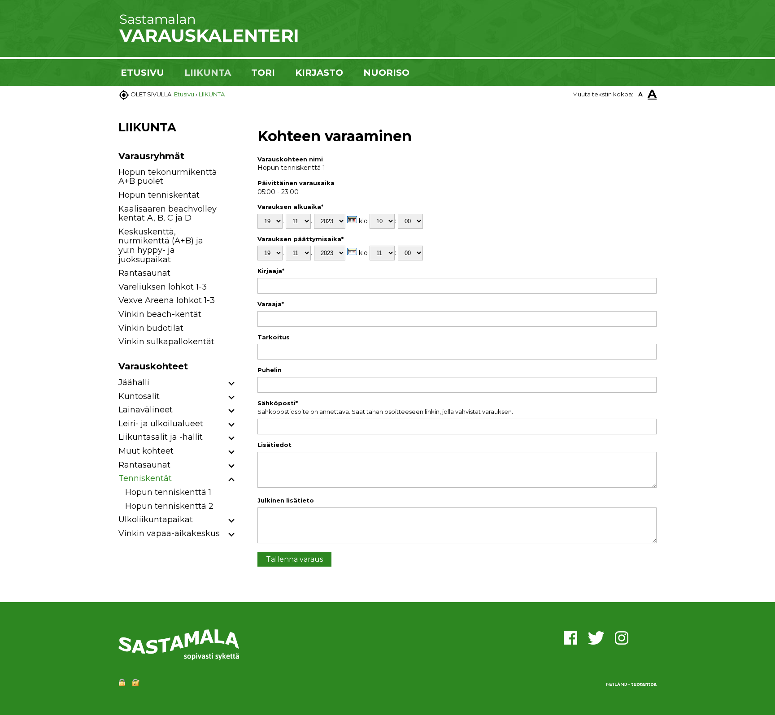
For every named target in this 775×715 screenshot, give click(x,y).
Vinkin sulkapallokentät (166, 342)
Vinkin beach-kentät (159, 314)
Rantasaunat (144, 273)
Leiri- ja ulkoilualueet (160, 424)
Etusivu (184, 94)
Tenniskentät (145, 478)
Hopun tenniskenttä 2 (169, 506)
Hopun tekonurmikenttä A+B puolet (167, 176)
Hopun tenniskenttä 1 (168, 492)
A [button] (640, 94)
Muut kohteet (146, 451)
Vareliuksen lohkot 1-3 (162, 287)
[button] (231, 384)
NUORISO (386, 72)
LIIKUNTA (207, 72)
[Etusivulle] (208, 40)
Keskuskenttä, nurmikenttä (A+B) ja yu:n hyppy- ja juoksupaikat (160, 245)
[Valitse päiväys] (352, 219)
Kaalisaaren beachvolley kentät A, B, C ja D (167, 213)
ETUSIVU (142, 72)
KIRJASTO (319, 72)
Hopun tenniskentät (159, 195)
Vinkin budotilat (150, 328)
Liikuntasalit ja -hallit (160, 437)
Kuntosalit (139, 396)
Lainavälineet (145, 410)
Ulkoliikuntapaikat (155, 519)
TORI (263, 72)
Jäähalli (133, 382)
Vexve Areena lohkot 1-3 (166, 300)
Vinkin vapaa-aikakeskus (169, 533)
